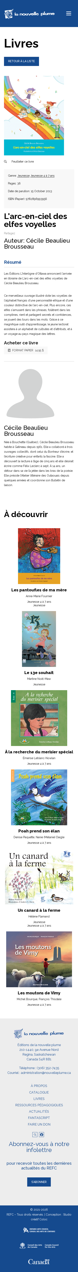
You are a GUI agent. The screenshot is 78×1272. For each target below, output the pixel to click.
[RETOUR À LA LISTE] (21, 65)
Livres (39, 1099)
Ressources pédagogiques (39, 1105)
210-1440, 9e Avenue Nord (39, 1050)
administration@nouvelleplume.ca (46, 1073)
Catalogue (39, 1092)
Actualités (39, 1111)
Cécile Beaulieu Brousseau (37, 243)
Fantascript (39, 1118)
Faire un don (39, 1124)
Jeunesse (23, 175)
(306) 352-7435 (48, 1068)
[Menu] (68, 13)
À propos (39, 1086)
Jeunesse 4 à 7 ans (42, 175)
